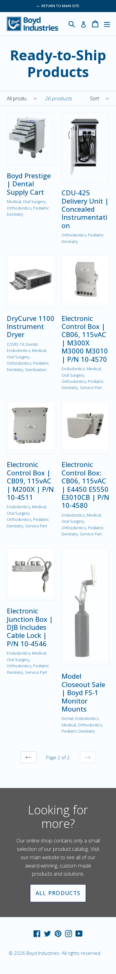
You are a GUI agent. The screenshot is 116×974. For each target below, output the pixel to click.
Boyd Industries (42, 953)
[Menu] (107, 23)
